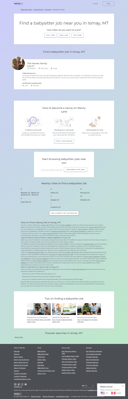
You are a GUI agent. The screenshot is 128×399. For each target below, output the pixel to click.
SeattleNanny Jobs (68, 373)
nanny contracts (79, 231)
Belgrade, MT (25, 192)
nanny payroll (94, 227)
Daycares (40, 365)
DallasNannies (91, 368)
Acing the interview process (87, 317)
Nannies (17, 351)
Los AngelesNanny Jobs (70, 356)
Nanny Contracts (20, 368)
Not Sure (77, 35)
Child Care (41, 357)
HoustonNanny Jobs (69, 367)
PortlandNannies (92, 362)
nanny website (66, 225)
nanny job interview (79, 269)
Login (95, 3)
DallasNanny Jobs (68, 370)
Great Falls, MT (26, 202)
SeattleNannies (91, 371)
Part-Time (64, 35)
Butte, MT (35, 195)
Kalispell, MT (55, 200)
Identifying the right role (60, 317)
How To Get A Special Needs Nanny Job (62, 321)
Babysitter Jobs (26, 9)
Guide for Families (20, 373)
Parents (16, 354)
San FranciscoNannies (94, 351)
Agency (16, 371)
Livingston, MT (56, 207)
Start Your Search (64, 141)
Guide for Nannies (20, 376)
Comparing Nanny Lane (22, 379)
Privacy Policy (36, 396)
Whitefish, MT (85, 200)
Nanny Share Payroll (21, 362)
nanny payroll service (49, 233)
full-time (52, 254)
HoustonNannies (92, 365)
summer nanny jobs (72, 252)
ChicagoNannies (92, 357)
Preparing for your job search (37, 317)
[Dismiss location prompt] (123, 386)
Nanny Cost (41, 373)
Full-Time (50, 35)
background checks (59, 231)
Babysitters (41, 351)
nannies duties (89, 244)
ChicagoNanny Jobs (69, 359)
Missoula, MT (85, 192)
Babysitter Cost (43, 368)
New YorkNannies (92, 360)
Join (108, 3)
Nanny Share (18, 357)
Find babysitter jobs (75, 169)
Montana (48, 9)
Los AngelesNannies (93, 354)
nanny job (45, 225)
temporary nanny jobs (35, 252)
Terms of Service (48, 396)
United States (38, 9)
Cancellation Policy (62, 396)
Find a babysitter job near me (64, 213)
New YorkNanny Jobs (69, 362)
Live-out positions (42, 258)
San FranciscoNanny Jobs (69, 352)
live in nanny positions (91, 256)
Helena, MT (54, 192)
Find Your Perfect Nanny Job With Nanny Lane (39, 321)
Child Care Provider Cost (46, 371)
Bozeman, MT (26, 195)
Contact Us (18, 387)
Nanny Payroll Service (21, 360)
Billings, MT (35, 192)
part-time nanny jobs (66, 254)
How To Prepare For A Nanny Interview (87, 321)
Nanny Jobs (19, 337)
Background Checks (21, 365)
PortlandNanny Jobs (69, 364)
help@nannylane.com (95, 390)
